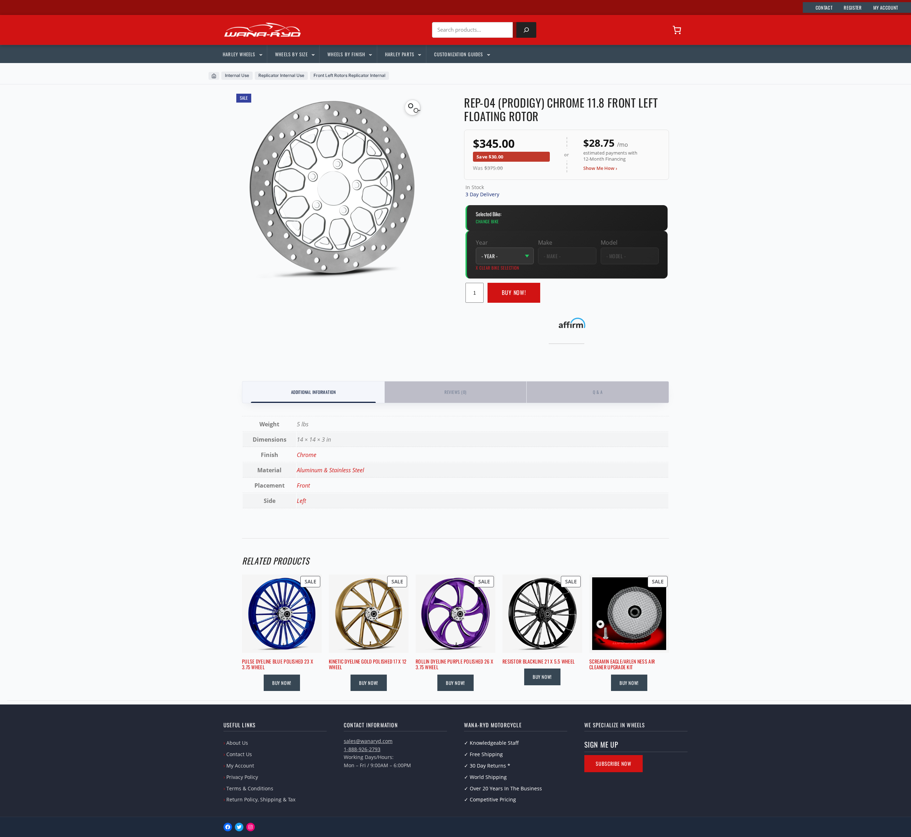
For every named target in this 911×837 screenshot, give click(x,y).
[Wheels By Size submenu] (312, 54)
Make (545, 242)
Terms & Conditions (249, 788)
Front (303, 485)
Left (301, 501)
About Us (237, 742)
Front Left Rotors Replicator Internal (349, 75)
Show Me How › (600, 168)
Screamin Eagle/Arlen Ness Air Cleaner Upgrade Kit (622, 665)
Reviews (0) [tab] (455, 392)
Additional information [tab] (313, 392)
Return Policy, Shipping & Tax (260, 799)
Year (482, 242)
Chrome (306, 455)
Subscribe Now (613, 763)
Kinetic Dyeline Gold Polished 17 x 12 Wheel (367, 665)
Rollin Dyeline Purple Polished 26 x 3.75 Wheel (454, 665)
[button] (412, 107)
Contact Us (239, 754)
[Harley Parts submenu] (419, 54)
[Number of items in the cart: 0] (677, 30)
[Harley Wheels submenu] (260, 54)
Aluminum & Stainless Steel (330, 470)
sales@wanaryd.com (368, 741)
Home (214, 76)
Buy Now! (514, 292)
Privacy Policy (242, 777)
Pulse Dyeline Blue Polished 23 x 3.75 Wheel (277, 665)
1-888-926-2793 (362, 749)
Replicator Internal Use (281, 75)
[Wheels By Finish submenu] (370, 54)
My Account (240, 765)
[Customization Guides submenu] (488, 54)
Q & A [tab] (597, 392)
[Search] (526, 30)
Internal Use (237, 75)
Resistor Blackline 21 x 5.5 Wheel (538, 662)
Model (609, 242)
